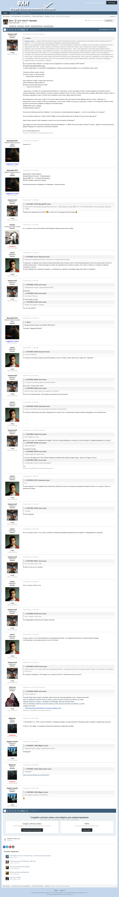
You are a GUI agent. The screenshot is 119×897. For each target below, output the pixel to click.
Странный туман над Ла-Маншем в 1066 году (22, 861)
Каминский (42, 257)
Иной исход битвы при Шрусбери (19, 872)
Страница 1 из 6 (34, 29)
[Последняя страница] (27, 29)
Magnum (41, 745)
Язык (56, 890)
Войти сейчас (87, 830)
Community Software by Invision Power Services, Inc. (59, 894)
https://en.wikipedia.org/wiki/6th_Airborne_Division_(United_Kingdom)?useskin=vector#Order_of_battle (53, 699)
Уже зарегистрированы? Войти (95, 3)
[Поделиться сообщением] (114, 34)
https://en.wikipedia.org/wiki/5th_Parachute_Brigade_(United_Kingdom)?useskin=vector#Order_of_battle (53, 703)
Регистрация (111, 3)
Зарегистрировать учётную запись (32, 830)
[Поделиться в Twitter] (7, 847)
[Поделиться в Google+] (10, 847)
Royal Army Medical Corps (53, 708)
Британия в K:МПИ (15, 877)
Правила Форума (25, 13)
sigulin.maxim (43, 769)
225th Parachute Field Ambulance (35, 708)
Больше (112, 16)
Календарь (14, 13)
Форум (5, 13)
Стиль (62, 890)
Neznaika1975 (42, 204)
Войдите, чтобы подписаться (95, 20)
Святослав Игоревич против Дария (20, 866)
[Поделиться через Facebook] (4, 847)
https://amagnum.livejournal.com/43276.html (36, 775)
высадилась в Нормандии (79, 101)
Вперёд (23, 29)
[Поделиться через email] (13, 847)
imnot (40, 284)
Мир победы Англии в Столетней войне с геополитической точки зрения (30, 855)
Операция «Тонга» (30, 41)
